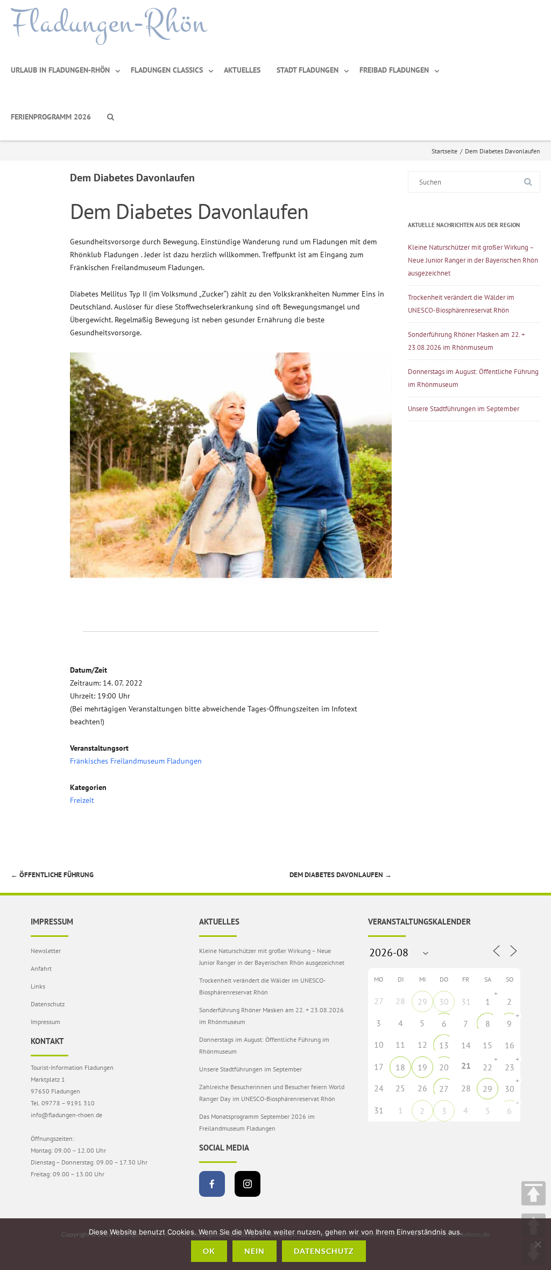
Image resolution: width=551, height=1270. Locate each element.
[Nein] (537, 1244)
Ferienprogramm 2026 (51, 117)
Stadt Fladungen (307, 70)
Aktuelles (242, 70)
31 (466, 1001)
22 (487, 1067)
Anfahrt (41, 968)
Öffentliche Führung (52, 874)
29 (422, 1001)
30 (444, 1001)
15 (487, 1045)
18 (400, 1067)
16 (509, 1045)
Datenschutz (48, 1004)
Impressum (45, 1022)
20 (444, 1067)
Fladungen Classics (167, 70)
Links (38, 986)
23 (509, 1067)
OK (209, 1250)
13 (444, 1045)
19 (422, 1067)
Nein (254, 1250)
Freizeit (82, 800)
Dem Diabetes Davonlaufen (340, 874)
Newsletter (46, 951)
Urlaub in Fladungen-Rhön (60, 70)
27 (444, 1088)
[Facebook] (212, 1184)
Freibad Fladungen (394, 70)
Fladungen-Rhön (109, 23)
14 (466, 1045)
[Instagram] (247, 1184)
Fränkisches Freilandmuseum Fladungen (136, 761)
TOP (533, 1193)
